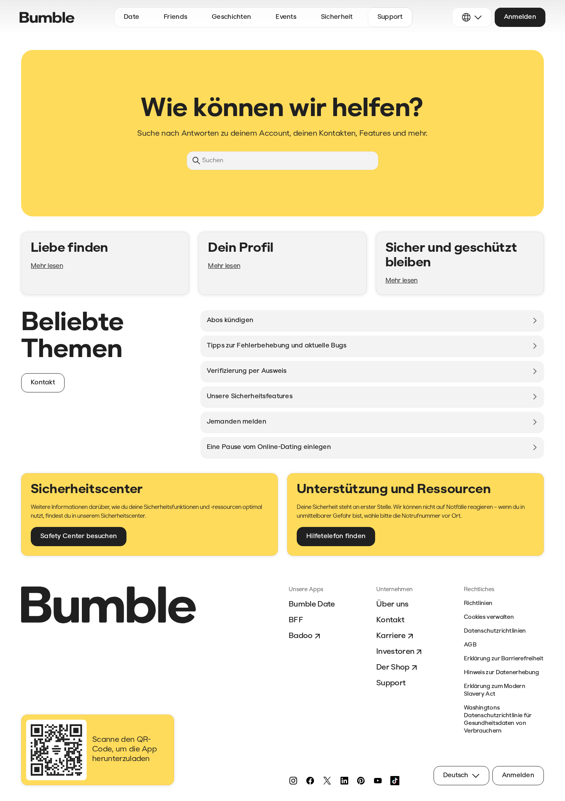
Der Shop (393, 667)
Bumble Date (312, 604)
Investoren (395, 652)
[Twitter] (327, 780)
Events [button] (286, 17)
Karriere (391, 636)
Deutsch (456, 775)
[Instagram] (293, 780)
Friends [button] (175, 17)
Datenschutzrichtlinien (495, 631)
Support (390, 683)
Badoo (301, 636)
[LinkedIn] (344, 780)
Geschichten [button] (231, 17)
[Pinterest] (361, 780)
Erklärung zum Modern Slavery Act (494, 690)
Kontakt (390, 620)
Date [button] (131, 17)
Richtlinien (478, 604)
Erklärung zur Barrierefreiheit (503, 659)
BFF (296, 620)
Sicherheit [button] (337, 17)
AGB (470, 645)
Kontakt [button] (43, 382)
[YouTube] (377, 780)
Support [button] (390, 17)
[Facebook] (310, 780)
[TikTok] (394, 780)
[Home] (47, 17)
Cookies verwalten (489, 617)
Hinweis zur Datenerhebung (501, 673)
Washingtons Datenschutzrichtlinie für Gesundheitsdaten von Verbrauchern (498, 719)
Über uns (392, 604)
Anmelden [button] (520, 17)
